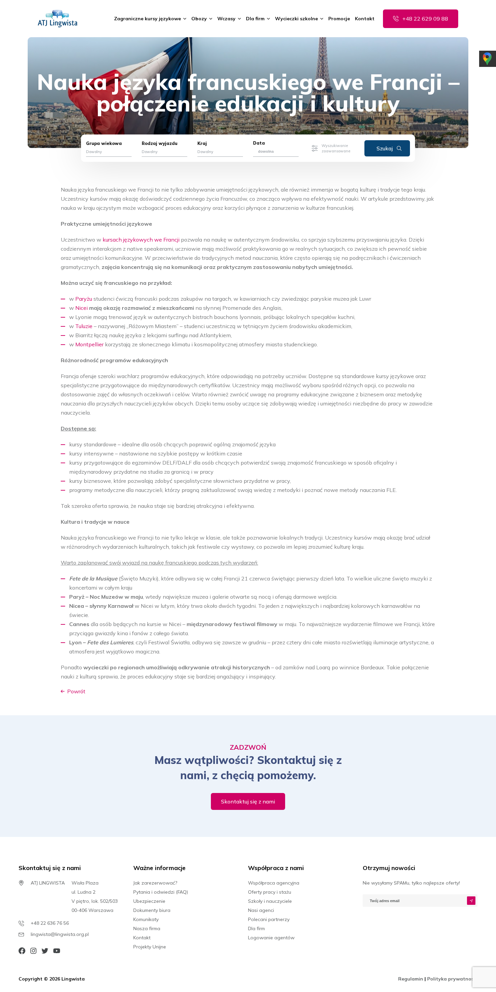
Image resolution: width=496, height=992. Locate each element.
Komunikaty (146, 919)
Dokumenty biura (151, 910)
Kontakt (365, 19)
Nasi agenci (261, 910)
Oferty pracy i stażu (269, 892)
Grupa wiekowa (104, 143)
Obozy (199, 19)
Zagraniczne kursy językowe (147, 19)
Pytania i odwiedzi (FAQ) (160, 892)
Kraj (202, 143)
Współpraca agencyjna (273, 883)
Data (259, 143)
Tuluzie (83, 326)
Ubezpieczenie (149, 901)
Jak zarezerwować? (155, 883)
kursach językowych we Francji (142, 239)
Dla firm (255, 19)
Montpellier (89, 344)
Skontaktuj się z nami (248, 801)
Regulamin (411, 979)
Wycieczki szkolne (296, 19)
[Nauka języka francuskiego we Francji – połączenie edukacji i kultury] (57, 18)
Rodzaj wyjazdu (159, 143)
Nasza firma (146, 928)
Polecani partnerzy (269, 919)
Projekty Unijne (149, 947)
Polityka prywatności (452, 979)
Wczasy (226, 19)
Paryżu (83, 298)
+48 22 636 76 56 (50, 923)
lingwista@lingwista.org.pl (60, 934)
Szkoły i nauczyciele (270, 901)
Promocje (339, 19)
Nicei (81, 307)
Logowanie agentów (271, 938)
